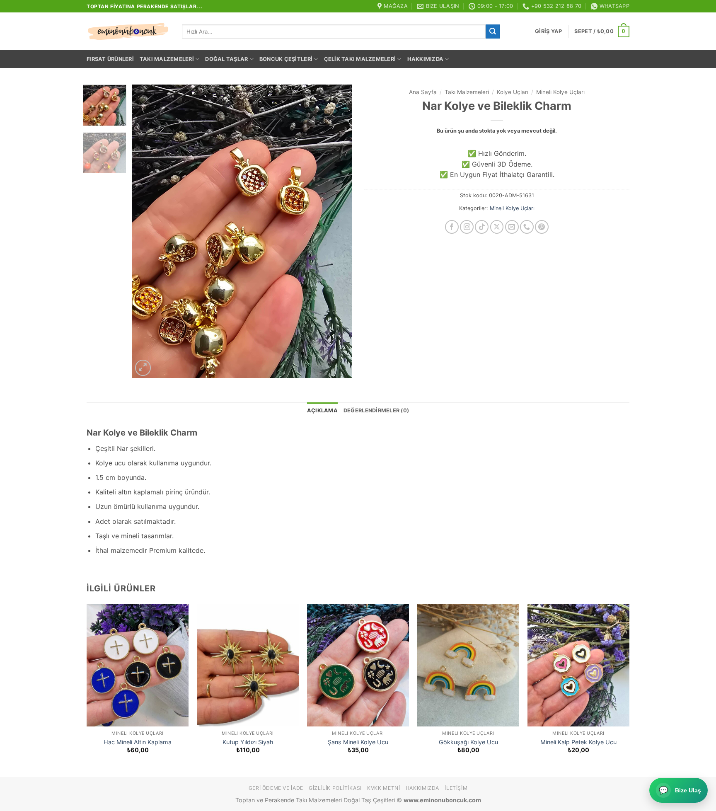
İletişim (456, 788)
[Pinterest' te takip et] (542, 227)
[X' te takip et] (497, 227)
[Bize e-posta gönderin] (512, 227)
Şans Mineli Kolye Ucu (358, 742)
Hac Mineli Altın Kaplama (138, 742)
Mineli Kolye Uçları (560, 92)
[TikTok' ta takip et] (482, 227)
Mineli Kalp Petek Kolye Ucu (578, 742)
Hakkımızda (425, 59)
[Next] (336, 231)
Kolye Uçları (512, 92)
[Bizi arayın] (527, 227)
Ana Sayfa (423, 92)
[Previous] (147, 231)
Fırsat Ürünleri (110, 59)
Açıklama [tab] (322, 410)
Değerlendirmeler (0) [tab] (376, 410)
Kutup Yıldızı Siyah (248, 742)
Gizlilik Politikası (335, 788)
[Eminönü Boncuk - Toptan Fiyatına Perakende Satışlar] (128, 31)
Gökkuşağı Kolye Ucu (468, 742)
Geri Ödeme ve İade (276, 788)
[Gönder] (493, 31)
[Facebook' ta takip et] (452, 227)
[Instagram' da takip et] (467, 227)
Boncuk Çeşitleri (285, 59)
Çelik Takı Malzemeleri (360, 59)
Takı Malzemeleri (167, 59)
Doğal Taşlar (226, 59)
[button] (548, 31)
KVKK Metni (383, 788)
